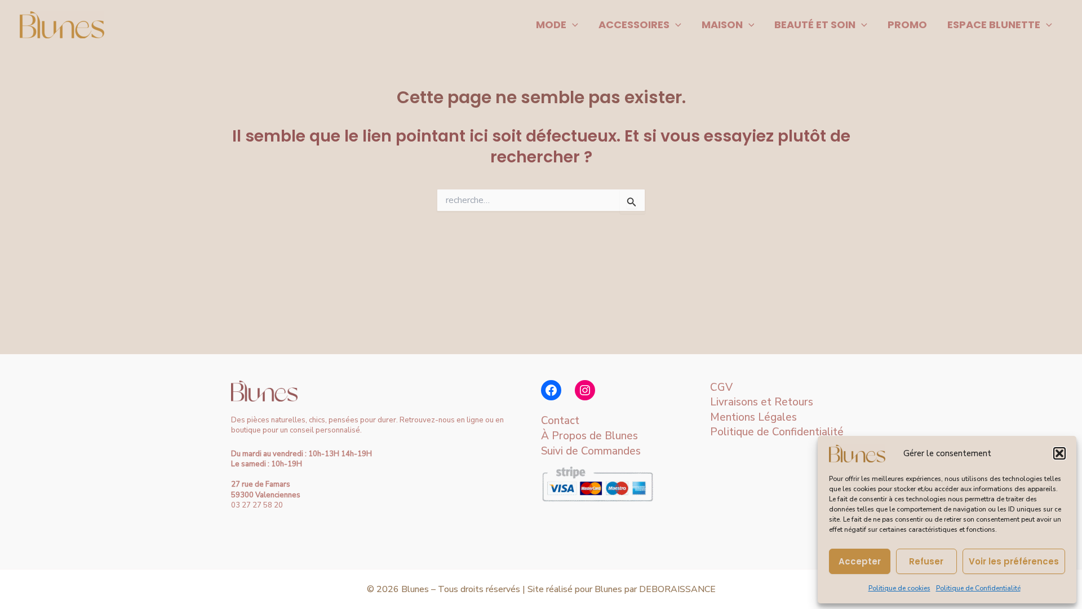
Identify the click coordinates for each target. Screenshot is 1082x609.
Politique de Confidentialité (978, 588)
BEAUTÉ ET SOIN (814, 24)
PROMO (907, 24)
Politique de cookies (899, 588)
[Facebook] (551, 390)
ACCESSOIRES (633, 24)
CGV (721, 387)
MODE (551, 24)
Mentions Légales (753, 417)
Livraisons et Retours (761, 402)
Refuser (926, 561)
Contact (560, 420)
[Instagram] (585, 390)
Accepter (860, 561)
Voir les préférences (1014, 561)
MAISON (722, 24)
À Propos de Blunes (589, 436)
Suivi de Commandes (591, 451)
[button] (1059, 453)
